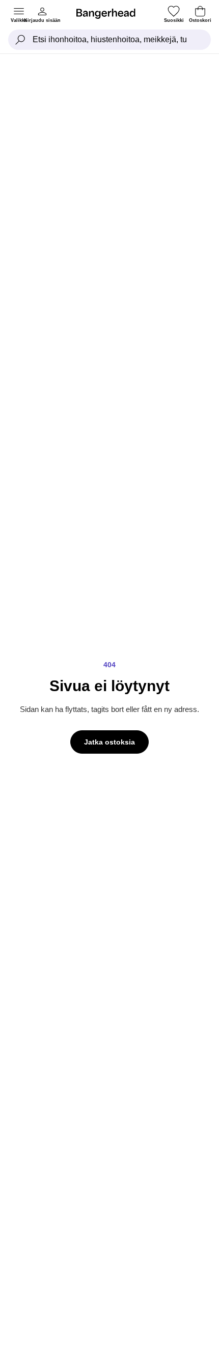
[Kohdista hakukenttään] (20, 40)
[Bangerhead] (110, 14)
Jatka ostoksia (109, 742)
